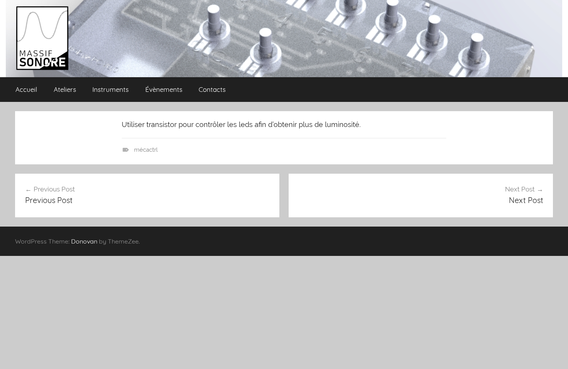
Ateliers (65, 89)
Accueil (26, 89)
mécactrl (146, 149)
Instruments (110, 89)
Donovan (84, 241)
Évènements (163, 89)
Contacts (212, 89)
